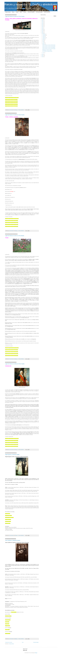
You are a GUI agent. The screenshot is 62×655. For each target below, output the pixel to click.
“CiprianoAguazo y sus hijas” (9, 517)
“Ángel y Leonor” (7, 625)
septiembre (44, 37)
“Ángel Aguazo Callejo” (8, 515)
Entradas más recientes (8, 642)
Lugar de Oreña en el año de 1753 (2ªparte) (14, 235)
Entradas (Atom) (11, 643)
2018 (42, 29)
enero (43, 52)
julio (43, 40)
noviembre (44, 35)
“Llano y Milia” (7, 621)
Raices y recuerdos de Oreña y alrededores (30, 4)
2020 (42, 26)
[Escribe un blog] (26, 109)
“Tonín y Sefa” (7, 623)
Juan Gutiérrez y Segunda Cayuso (12, 540)
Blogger (36, 652)
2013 (42, 55)
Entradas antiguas (36, 642)
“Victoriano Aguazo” (8, 521)
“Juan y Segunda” (13, 612)
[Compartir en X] (27, 109)
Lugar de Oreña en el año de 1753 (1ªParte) (11, 99)
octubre (44, 36)
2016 (42, 31)
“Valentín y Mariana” (8, 519)
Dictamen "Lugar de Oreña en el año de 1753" (12, 218)
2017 (42, 30)
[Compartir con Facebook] (28, 109)
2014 (42, 54)
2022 (42, 24)
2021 (42, 25)
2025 (42, 20)
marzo (44, 42)
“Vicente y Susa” (7, 513)
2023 (42, 23)
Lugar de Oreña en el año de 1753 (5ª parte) (11, 226)
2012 (42, 56)
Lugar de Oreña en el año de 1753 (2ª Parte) (11, 222)
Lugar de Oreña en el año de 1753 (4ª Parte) (11, 104)
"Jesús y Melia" (7, 629)
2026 (42, 19)
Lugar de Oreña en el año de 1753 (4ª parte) (14, 16)
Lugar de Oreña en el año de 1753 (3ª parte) (11, 102)
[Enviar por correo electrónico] (25, 109)
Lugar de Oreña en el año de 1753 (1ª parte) (14, 363)
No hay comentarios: (21, 230)
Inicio (22, 642)
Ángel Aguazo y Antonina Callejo (12, 454)
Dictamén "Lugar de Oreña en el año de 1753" (12, 97)
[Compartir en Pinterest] (29, 109)
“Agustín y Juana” (7, 523)
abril (43, 41)
